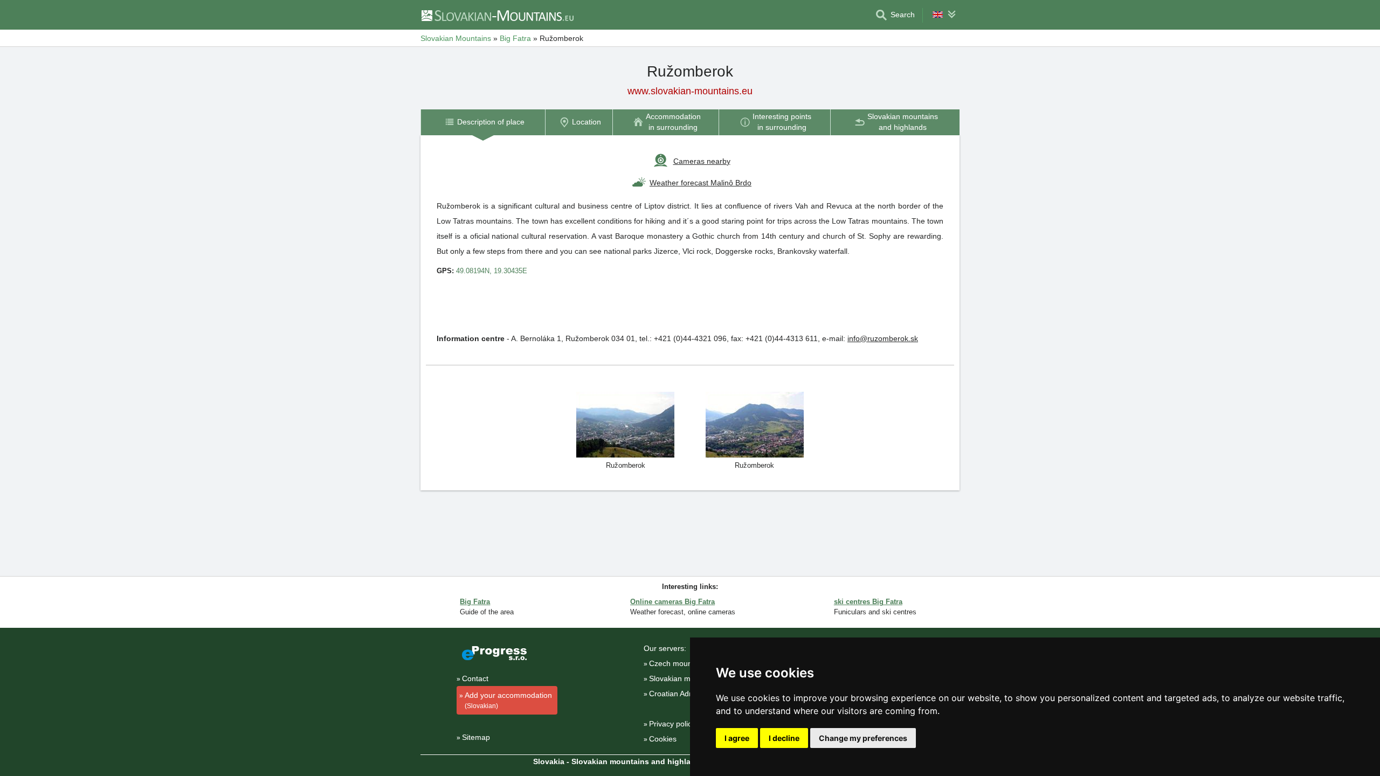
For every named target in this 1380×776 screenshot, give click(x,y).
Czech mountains (678, 663)
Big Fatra (515, 38)
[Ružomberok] (625, 424)
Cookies (663, 739)
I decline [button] (784, 738)
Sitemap (476, 737)
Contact (475, 678)
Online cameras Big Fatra (672, 602)
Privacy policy (672, 723)
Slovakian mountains (684, 678)
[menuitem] (482, 122)
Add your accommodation (508, 700)
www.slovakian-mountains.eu (690, 91)
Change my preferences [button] (863, 738)
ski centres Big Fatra (868, 602)
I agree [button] (736, 738)
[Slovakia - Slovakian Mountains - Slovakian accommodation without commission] (497, 15)
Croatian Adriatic (677, 693)
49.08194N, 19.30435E (491, 271)
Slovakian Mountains (455, 38)
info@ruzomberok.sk (882, 338)
